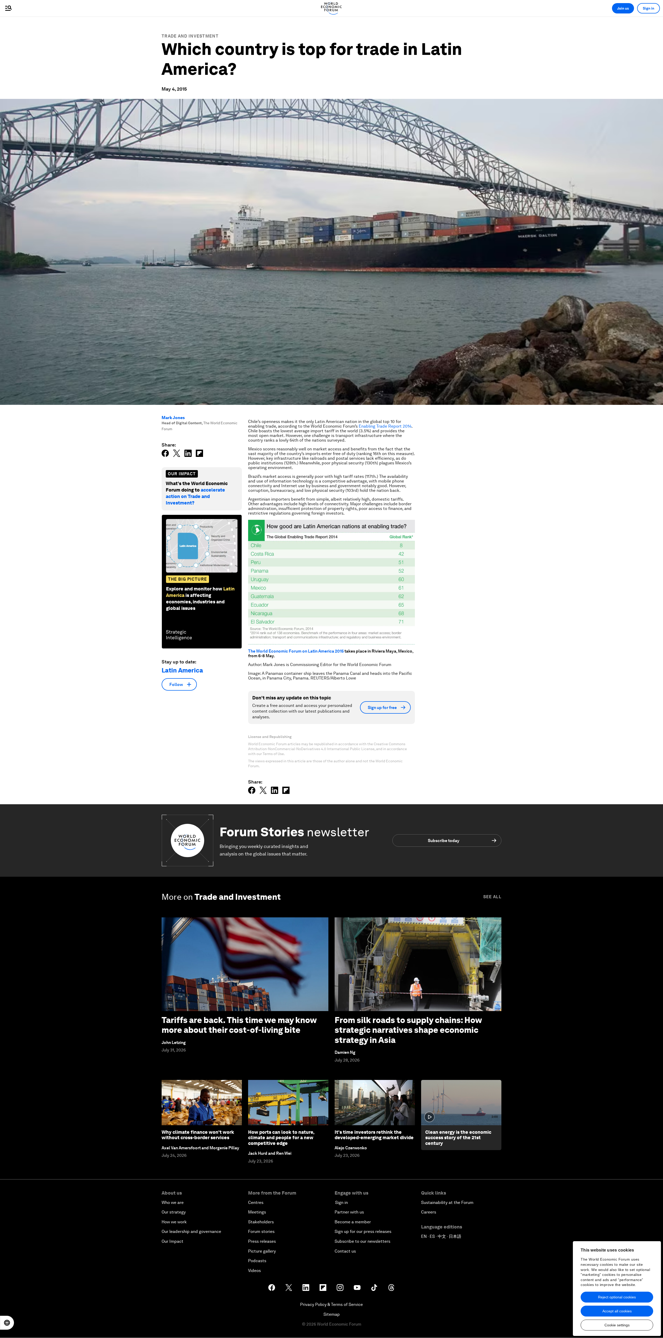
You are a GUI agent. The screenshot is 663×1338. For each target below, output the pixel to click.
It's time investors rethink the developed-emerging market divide (374, 1134)
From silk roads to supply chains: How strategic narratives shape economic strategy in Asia (408, 1030)
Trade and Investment (190, 36)
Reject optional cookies (617, 1297)
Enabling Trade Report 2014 (385, 426)
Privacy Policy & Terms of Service (331, 1304)
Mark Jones (173, 417)
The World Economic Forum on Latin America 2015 (296, 651)
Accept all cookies (617, 1311)
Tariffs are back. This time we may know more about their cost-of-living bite (239, 1025)
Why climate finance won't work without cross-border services (198, 1134)
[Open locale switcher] (7, 1322)
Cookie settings (617, 1325)
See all (492, 896)
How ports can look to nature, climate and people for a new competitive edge (281, 1137)
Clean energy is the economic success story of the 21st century (458, 1137)
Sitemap (331, 1314)
